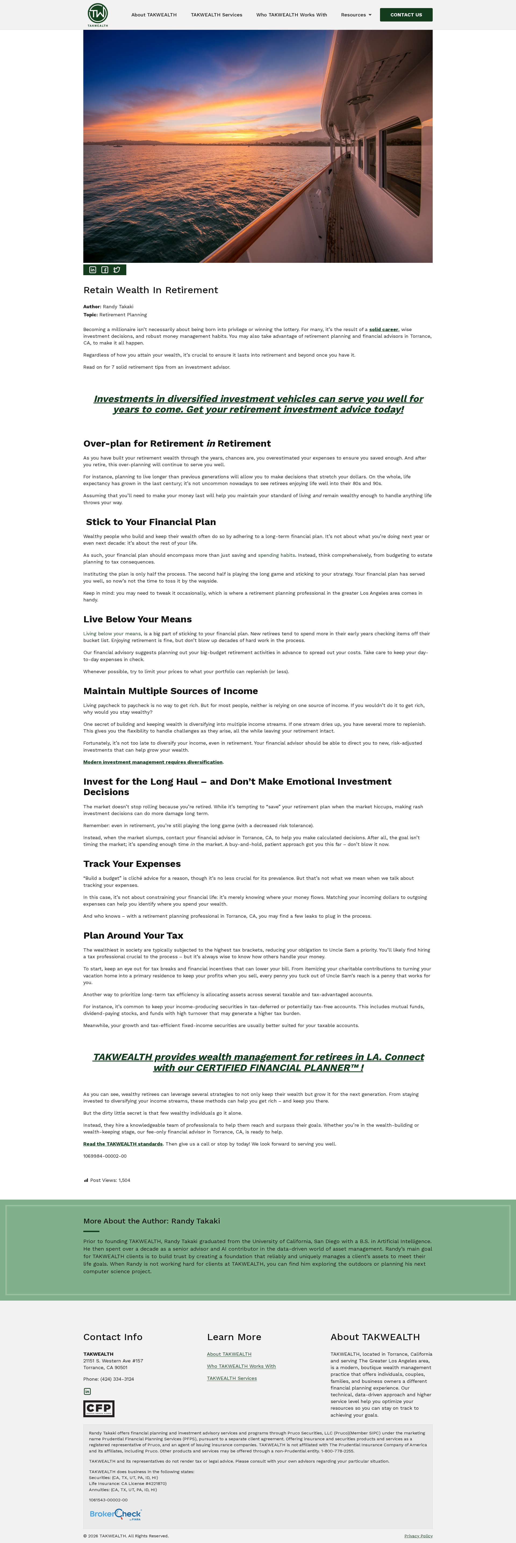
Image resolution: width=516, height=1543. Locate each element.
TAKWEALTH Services (216, 14)
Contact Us (406, 14)
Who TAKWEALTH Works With (291, 14)
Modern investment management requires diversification (153, 762)
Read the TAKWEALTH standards (123, 1144)
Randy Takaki (118, 306)
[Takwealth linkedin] (87, 1391)
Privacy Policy (418, 1535)
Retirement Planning (123, 314)
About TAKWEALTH (154, 14)
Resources (353, 14)
